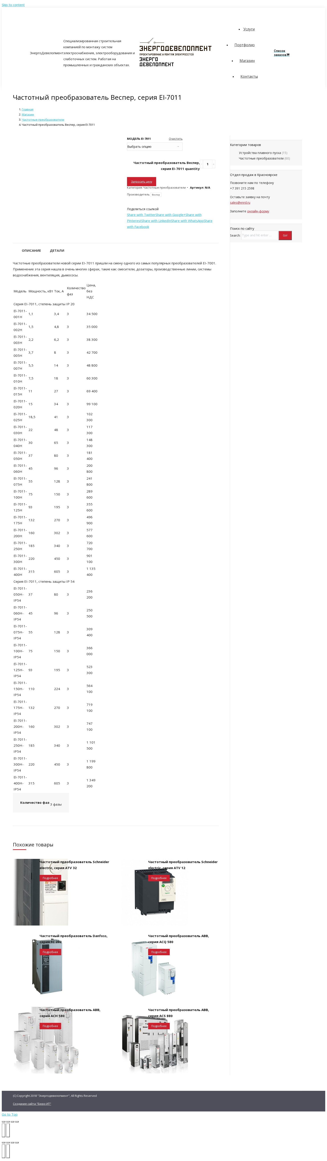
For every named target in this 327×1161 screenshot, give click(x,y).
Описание (31, 250)
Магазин (28, 114)
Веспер (156, 195)
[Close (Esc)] (3, 1142)
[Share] (8, 1142)
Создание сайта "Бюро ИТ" (32, 1104)
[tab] (31, 248)
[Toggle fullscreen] (12, 1142)
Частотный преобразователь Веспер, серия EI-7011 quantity (166, 165)
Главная (27, 109)
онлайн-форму (258, 211)
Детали (57, 250)
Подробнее (50, 878)
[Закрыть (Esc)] (3, 1121)
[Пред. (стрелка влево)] (3, 1130)
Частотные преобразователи (43, 120)
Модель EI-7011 (139, 139)
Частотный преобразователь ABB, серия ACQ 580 (178, 939)
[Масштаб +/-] (17, 1121)
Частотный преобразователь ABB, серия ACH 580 (70, 1012)
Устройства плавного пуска (260, 153)
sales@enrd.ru (240, 202)
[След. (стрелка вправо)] (8, 1130)
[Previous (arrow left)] (3, 1151)
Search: (235, 235)
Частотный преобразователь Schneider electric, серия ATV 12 (183, 865)
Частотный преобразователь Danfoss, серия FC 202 (73, 939)
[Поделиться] (8, 1121)
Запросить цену (141, 182)
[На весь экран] (12, 1121)
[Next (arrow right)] (8, 1151)
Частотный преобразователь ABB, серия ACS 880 (178, 1012)
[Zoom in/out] (17, 1142)
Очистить (176, 139)
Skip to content (13, 4)
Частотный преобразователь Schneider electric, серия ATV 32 (74, 865)
